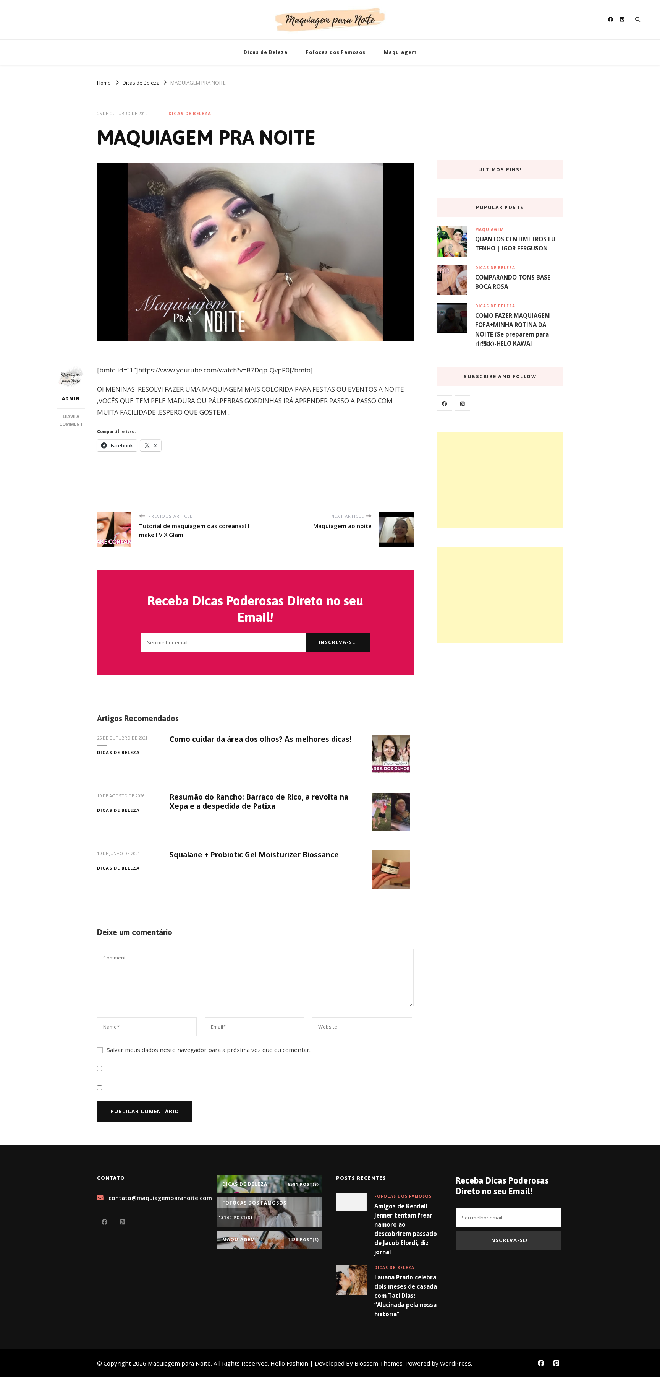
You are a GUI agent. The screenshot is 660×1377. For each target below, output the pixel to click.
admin (71, 399)
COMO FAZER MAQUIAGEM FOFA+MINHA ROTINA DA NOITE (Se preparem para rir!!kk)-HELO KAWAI (512, 329)
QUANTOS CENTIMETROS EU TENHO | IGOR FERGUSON (515, 243)
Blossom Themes (378, 1363)
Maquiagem (400, 52)
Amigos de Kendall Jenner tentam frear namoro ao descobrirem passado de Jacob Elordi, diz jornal (405, 1229)
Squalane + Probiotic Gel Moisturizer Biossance (254, 855)
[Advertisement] (500, 480)
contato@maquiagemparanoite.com (160, 1197)
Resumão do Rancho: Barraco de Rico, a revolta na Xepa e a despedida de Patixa (259, 801)
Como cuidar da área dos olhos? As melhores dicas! (260, 739)
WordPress (455, 1363)
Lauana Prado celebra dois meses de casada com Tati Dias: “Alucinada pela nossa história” (405, 1295)
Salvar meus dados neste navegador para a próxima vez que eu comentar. (209, 1049)
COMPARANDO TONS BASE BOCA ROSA (512, 281)
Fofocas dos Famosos (336, 52)
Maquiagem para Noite (179, 1363)
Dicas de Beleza (266, 52)
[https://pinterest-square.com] (462, 403)
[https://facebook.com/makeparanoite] (444, 403)
